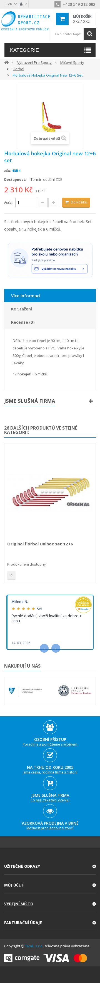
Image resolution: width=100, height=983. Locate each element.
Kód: (7, 170)
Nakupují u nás (22, 666)
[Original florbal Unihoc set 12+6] (50, 492)
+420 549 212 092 (78, 4)
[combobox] (72, 34)
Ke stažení (21, 309)
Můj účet (14, 885)
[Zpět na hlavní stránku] (6, 62)
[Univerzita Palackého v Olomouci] (25, 691)
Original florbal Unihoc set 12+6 (40, 544)
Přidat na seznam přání (11, 575)
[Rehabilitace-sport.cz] (25, 20)
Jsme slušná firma (29, 401)
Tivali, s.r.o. (34, 945)
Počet (8, 202)
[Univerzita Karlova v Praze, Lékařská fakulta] (74, 691)
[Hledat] (90, 34)
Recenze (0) (22, 322)
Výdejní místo (18, 903)
